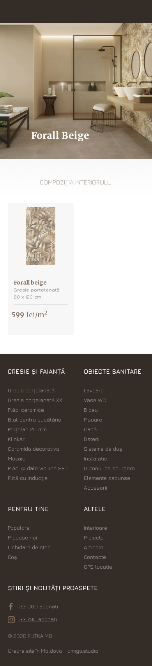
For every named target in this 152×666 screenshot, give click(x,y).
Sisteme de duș (103, 448)
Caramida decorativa (33, 448)
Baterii (91, 439)
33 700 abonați (38, 619)
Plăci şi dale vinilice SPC (38, 468)
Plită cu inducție (28, 477)
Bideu (91, 409)
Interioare (95, 527)
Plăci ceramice (26, 409)
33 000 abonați (38, 606)
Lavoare (94, 390)
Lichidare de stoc (29, 547)
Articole (93, 547)
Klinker (16, 439)
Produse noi (22, 537)
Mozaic (16, 458)
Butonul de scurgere (109, 468)
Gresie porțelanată (31, 390)
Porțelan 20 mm (27, 429)
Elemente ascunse (107, 477)
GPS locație (98, 566)
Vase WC (95, 400)
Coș (12, 557)
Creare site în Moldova (35, 650)
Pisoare (93, 419)
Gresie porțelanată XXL (36, 400)
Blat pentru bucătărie (34, 419)
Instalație (95, 458)
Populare (19, 527)
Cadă (90, 429)
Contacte (95, 557)
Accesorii (95, 487)
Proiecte (94, 537)
